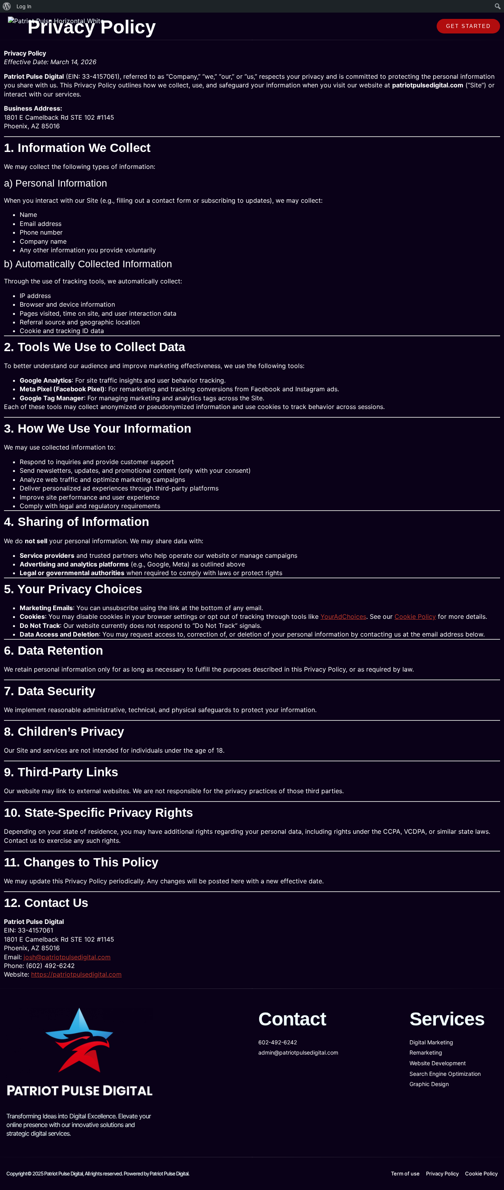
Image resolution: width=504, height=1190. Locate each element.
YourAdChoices (343, 616)
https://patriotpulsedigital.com (76, 974)
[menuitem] (7, 6)
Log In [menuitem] (24, 6)
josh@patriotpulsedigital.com (67, 957)
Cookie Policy (415, 616)
